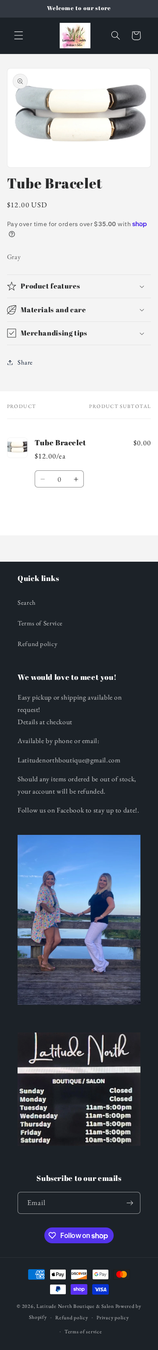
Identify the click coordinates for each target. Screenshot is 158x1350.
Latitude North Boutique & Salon (75, 1306)
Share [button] (25, 362)
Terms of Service (40, 623)
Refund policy (37, 643)
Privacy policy (113, 1317)
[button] (18, 35)
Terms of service (83, 1331)
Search (27, 602)
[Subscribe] (130, 1202)
